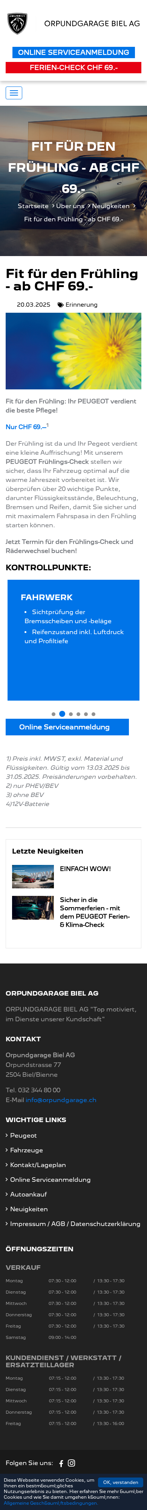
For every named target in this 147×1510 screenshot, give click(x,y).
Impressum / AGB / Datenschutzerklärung (75, 1223)
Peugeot (23, 1135)
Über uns (70, 206)
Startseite (33, 206)
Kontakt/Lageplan (38, 1165)
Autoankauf (28, 1194)
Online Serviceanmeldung (73, 52)
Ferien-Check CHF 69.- (74, 67)
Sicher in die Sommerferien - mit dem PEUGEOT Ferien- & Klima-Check (95, 912)
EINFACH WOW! (85, 868)
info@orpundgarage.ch (61, 1100)
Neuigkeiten (111, 206)
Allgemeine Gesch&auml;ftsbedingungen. (51, 1503)
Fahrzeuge (26, 1150)
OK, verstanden (120, 1482)
